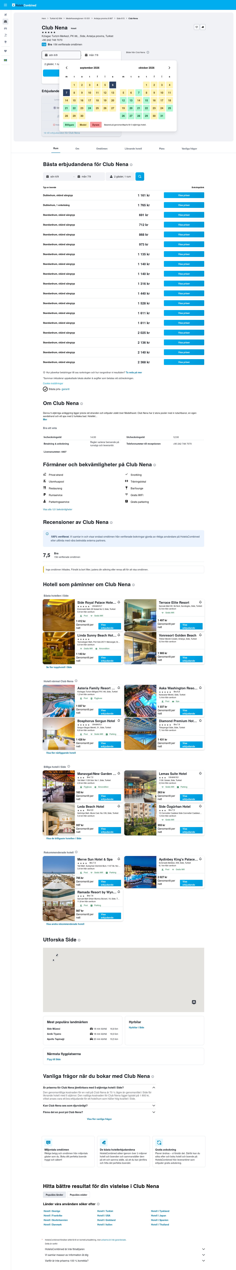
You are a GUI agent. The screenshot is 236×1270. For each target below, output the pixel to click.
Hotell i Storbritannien (56, 1220)
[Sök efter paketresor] (5, 35)
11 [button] (97, 92)
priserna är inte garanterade (113, 1239)
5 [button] (105, 85)
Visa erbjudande (107, 626)
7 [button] (66, 92)
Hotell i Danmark (53, 1224)
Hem (44, 18)
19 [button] (105, 100)
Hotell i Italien (104, 1224)
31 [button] (161, 116)
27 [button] (112, 108)
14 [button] (66, 100)
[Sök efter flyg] (5, 15)
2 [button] (82, 85)
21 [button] (66, 108)
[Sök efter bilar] (5, 28)
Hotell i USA (103, 1215)
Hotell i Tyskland (160, 1211)
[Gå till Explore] (5, 42)
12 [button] (105, 92)
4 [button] (97, 85)
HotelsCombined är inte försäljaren (65, 1249)
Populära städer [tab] (78, 1194)
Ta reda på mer (134, 372)
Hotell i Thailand (160, 1224)
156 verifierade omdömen (67, 44)
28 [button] (66, 116)
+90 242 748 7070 (52, 40)
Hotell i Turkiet (105, 1211)
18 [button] (97, 100)
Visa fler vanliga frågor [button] (99, 1119)
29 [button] (74, 116)
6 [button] (113, 85)
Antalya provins (100, 18)
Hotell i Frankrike (53, 1215)
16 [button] (81, 100)
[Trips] (5, 51)
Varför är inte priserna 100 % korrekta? (66, 1260)
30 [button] (81, 116)
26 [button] (105, 108)
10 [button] (89, 92)
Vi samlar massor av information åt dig (66, 1255)
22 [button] (74, 108)
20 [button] (112, 100)
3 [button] (89, 85)
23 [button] (81, 108)
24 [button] (89, 108)
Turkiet (53, 18)
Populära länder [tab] (54, 1194)
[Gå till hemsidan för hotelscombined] (24, 4)
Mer (45, 419)
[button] (5, 5)
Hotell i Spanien (159, 1220)
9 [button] (82, 92)
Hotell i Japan (158, 1215)
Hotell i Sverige (52, 1211)
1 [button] (74, 85)
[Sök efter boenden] (5, 21)
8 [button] (74, 92)
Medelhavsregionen (74, 18)
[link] (59, 667)
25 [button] (97, 108)
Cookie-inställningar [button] (53, 383)
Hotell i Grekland (106, 1220)
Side (119, 18)
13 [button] (112, 92)
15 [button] (74, 100)
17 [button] (89, 100)
